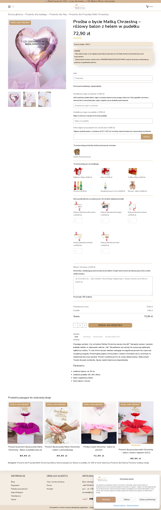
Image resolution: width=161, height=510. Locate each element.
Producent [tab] (98, 337)
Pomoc (49, 485)
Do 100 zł (92, 463)
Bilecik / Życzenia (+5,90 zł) (84, 267)
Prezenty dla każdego (36, 14)
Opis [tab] (76, 337)
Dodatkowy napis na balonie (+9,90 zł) (88, 94)
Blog (13, 482)
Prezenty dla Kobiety (119, 463)
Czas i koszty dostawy (55, 482)
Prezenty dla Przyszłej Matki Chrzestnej (88, 14)
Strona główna (15, 14)
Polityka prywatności (19, 489)
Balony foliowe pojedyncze (61, 463)
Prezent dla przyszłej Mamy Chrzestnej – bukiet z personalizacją (62, 448)
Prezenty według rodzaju (139, 463)
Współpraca (16, 496)
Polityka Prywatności (119, 505)
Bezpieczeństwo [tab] (113, 337)
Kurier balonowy (103, 463)
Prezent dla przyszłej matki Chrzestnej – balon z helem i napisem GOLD (136, 451)
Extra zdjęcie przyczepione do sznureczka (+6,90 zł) (94, 127)
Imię (79, 73)
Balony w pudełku (80, 463)
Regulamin (15, 485)
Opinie (13, 499)
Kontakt (50, 489)
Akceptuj (106, 499)
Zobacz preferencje (147, 499)
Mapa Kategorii (17, 492)
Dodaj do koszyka (110, 325)
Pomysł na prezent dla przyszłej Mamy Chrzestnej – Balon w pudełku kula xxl (25, 448)
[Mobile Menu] (9, 7)
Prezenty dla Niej (58, 14)
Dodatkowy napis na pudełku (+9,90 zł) (89, 112)
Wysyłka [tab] (87, 337)
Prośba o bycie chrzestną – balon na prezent (99, 448)
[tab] (80, 335)
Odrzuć (127, 499)
